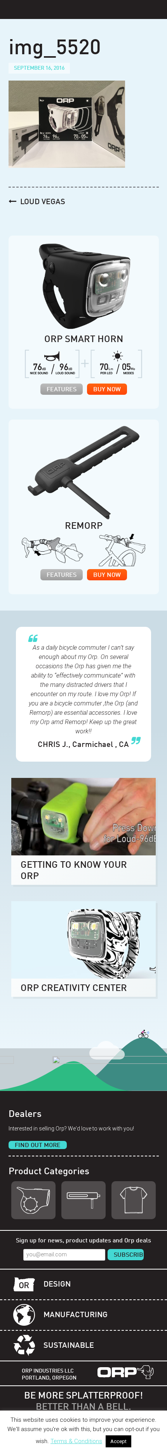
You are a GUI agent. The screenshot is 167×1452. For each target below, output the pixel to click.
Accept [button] (118, 1441)
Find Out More (38, 1145)
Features (62, 390)
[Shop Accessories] (133, 1200)
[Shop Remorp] (83, 1200)
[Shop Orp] (33, 1200)
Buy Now (107, 390)
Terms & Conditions (76, 1441)
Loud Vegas (42, 202)
